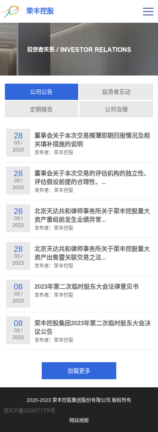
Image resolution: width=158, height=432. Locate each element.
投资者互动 (116, 92)
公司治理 (116, 109)
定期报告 (41, 109)
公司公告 (41, 92)
